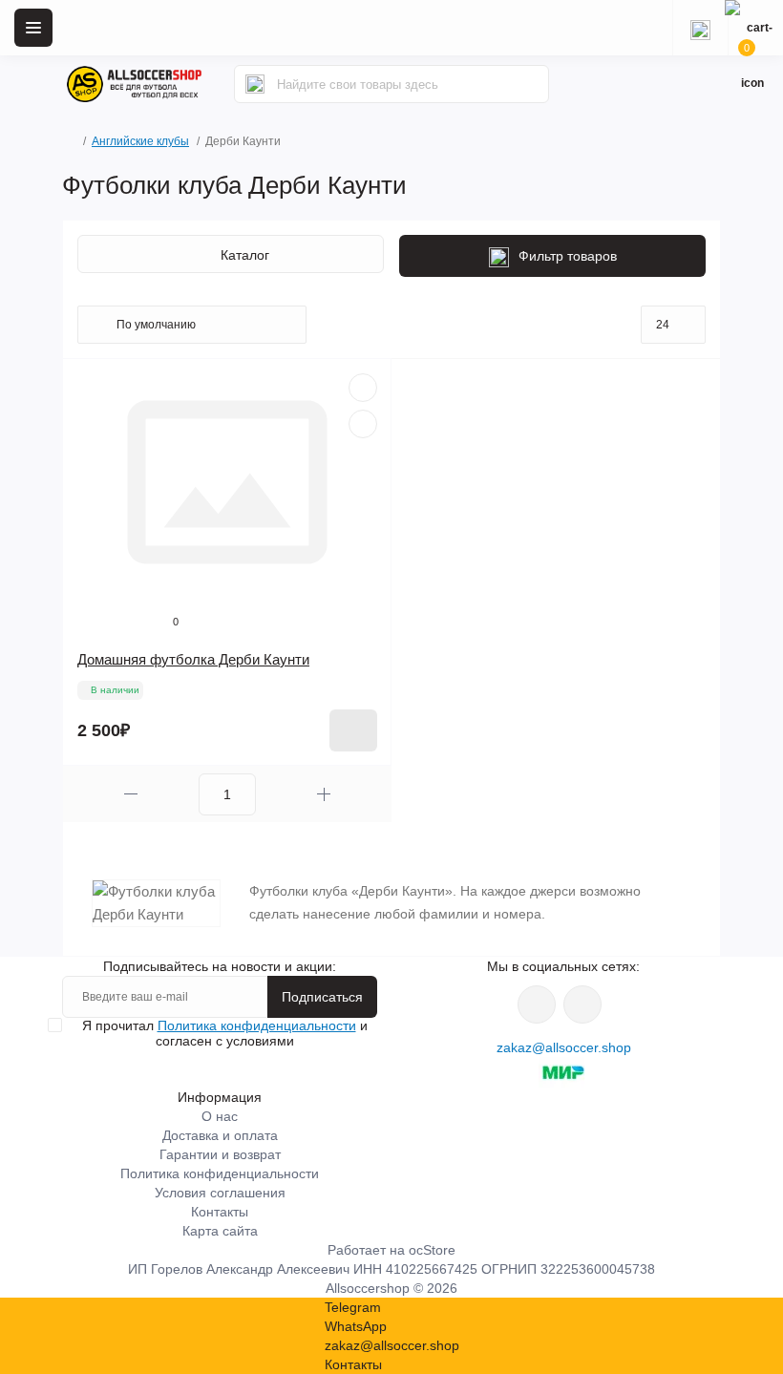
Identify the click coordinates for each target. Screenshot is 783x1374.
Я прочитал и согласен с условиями (225, 1033)
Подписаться (322, 996)
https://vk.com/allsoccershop (537, 1004)
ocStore (432, 1250)
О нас (219, 1116)
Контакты (219, 1211)
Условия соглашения (220, 1192)
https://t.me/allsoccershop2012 (582, 1004)
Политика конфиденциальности (257, 1025)
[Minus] (131, 794)
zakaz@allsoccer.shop (564, 1047)
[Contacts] (700, 27)
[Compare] (363, 424)
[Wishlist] (363, 387)
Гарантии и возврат (220, 1154)
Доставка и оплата (220, 1135)
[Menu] (33, 28)
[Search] (255, 84)
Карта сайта (220, 1230)
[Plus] (324, 794)
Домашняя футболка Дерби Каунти (193, 659)
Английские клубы (140, 141)
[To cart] (353, 730)
